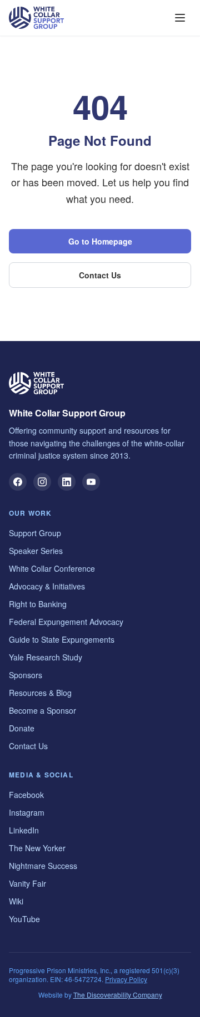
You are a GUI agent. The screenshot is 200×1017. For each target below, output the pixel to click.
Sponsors (25, 674)
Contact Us (100, 275)
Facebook (26, 794)
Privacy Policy (126, 979)
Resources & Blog (40, 692)
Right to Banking (38, 603)
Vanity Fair (27, 883)
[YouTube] (91, 482)
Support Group (35, 532)
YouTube (24, 918)
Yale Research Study (45, 657)
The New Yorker (37, 847)
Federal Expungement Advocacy (66, 621)
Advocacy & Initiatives (47, 586)
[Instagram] (42, 482)
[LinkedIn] (67, 482)
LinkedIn (24, 830)
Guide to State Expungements (61, 639)
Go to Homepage (100, 241)
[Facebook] (18, 482)
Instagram (26, 812)
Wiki (16, 901)
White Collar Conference (52, 568)
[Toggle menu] (180, 18)
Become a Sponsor (42, 710)
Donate (21, 728)
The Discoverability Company (117, 994)
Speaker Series (36, 550)
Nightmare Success (43, 865)
